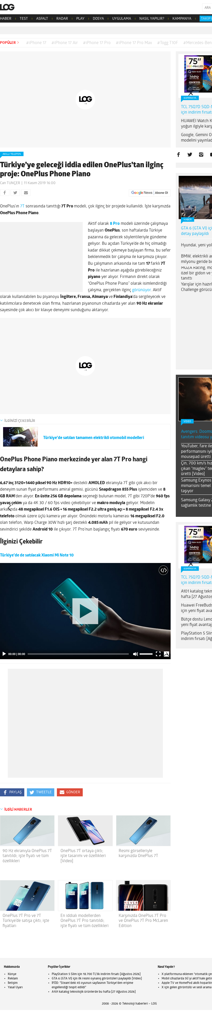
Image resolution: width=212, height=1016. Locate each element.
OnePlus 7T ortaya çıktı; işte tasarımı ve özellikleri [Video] (83, 856)
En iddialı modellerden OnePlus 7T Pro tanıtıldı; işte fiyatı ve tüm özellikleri (84, 921)
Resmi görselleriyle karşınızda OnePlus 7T (138, 853)
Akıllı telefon (12, 154)
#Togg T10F (167, 43)
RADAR (62, 19)
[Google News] (150, 193)
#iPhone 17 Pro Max (134, 43)
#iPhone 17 (36, 43)
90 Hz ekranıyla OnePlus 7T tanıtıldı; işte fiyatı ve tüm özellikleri (27, 856)
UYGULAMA (121, 19)
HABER (5, 19)
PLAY (80, 19)
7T (22, 206)
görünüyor (141, 290)
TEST (24, 19)
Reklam (13, 978)
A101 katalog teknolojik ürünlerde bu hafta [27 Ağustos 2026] (94, 991)
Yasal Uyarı (15, 987)
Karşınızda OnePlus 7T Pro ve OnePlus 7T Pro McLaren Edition (143, 921)
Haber (188, 219)
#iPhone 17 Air (64, 43)
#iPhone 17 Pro (97, 43)
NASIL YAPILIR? (151, 19)
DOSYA (98, 19)
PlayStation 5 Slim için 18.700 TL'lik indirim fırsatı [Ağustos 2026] (96, 974)
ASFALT (42, 19)
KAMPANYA (181, 19)
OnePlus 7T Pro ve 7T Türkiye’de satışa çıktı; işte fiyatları (26, 921)
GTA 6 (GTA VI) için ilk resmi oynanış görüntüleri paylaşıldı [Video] (97, 978)
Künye (12, 974)
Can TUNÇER (10, 183)
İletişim (13, 983)
